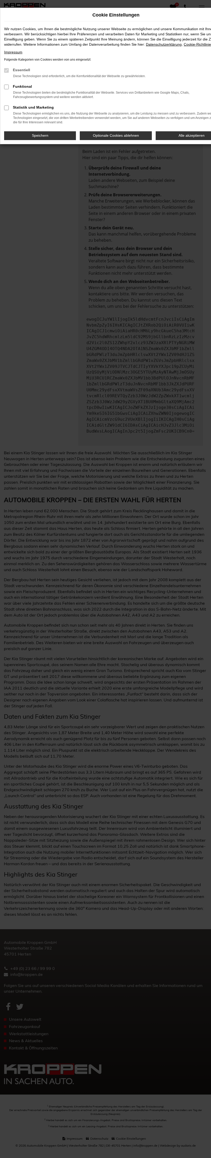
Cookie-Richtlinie (197, 44)
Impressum (13, 52)
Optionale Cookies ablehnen (116, 135)
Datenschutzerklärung (164, 44)
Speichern (40, 135)
